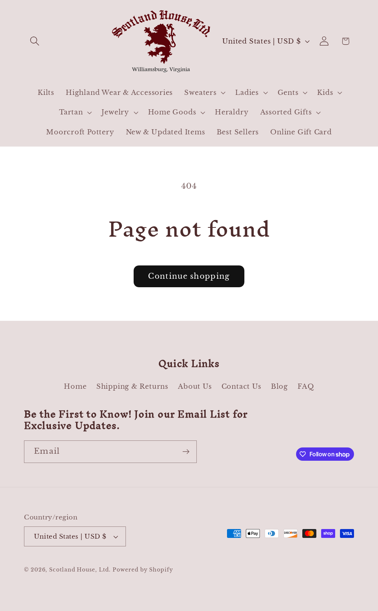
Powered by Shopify (143, 569)
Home (75, 386)
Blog (279, 386)
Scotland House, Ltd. (79, 569)
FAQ (306, 386)
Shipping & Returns (132, 386)
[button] (34, 41)
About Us (195, 386)
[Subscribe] (185, 451)
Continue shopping (189, 276)
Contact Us (241, 386)
